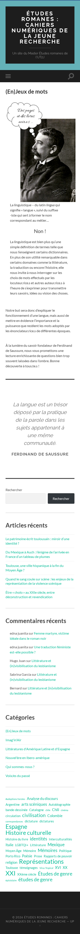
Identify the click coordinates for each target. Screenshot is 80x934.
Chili (55, 809)
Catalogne (36, 810)
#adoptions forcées (15, 799)
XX (65, 867)
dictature (31, 821)
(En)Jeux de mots (18, 731)
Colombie (55, 815)
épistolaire (11, 880)
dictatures (46, 821)
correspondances (14, 821)
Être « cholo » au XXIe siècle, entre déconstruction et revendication (30, 594)
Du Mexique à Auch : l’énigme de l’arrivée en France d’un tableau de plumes (37, 554)
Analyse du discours (42, 798)
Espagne (16, 826)
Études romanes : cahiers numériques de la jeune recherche (40, 27)
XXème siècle (26, 874)
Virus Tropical (46, 868)
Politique (65, 851)
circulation (13, 816)
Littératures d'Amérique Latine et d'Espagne (38, 749)
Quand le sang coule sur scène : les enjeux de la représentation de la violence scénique (39, 581)
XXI (11, 873)
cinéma (64, 810)
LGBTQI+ (21, 845)
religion (11, 862)
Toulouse (12, 868)
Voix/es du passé (18, 776)
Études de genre (55, 873)
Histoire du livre (17, 839)
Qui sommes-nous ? (20, 767)
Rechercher (14, 490)
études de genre (35, 879)
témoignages (29, 868)
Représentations (41, 861)
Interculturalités (60, 839)
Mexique (56, 844)
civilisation (34, 815)
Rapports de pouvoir (58, 856)
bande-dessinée (17, 810)
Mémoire (29, 851)
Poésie (27, 856)
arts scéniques (34, 804)
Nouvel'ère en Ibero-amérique (27, 758)
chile (47, 810)
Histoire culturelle (28, 832)
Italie (9, 845)
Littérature (38, 845)
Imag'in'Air (13, 740)
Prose (38, 856)
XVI (58, 867)
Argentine (13, 804)
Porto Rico (13, 856)
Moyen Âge (14, 851)
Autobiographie (59, 804)
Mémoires (47, 850)
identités (38, 838)
